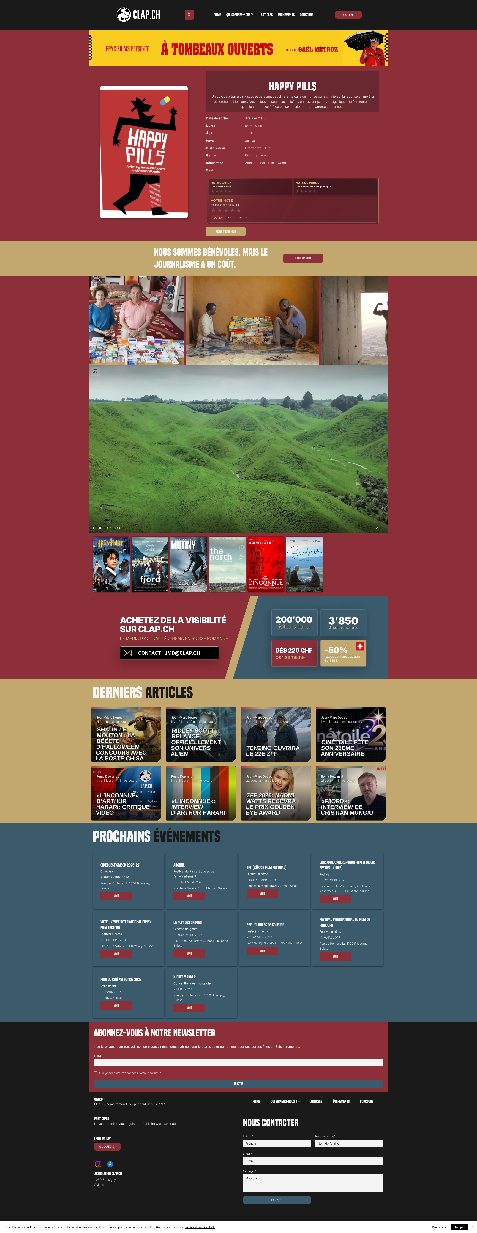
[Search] (189, 15)
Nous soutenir (104, 1124)
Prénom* (248, 1136)
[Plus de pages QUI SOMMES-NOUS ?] (255, 15)
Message (249, 1171)
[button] (116, 896)
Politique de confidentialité (200, 1227)
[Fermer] (472, 1227)
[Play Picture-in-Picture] (376, 528)
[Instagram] (98, 1164)
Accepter (459, 1227)
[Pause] (94, 528)
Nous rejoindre (129, 1124)
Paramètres (439, 1227)
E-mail (98, 1055)
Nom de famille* (325, 1136)
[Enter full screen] (382, 528)
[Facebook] (110, 1164)
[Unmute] (100, 528)
